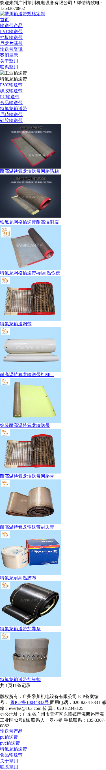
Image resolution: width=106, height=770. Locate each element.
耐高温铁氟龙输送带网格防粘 (29, 171)
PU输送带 (10, 96)
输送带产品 (11, 25)
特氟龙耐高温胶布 (18, 577)
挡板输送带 (11, 37)
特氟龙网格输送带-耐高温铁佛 (30, 273)
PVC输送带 (11, 31)
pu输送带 (9, 737)
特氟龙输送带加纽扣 (20, 679)
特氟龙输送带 (13, 108)
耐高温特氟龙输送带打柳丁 (27, 374)
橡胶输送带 (11, 90)
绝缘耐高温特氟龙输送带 (25, 425)
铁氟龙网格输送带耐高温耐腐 (29, 222)
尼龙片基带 (11, 43)
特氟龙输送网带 (16, 323)
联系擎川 (9, 67)
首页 (4, 19)
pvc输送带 (10, 743)
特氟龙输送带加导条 (20, 628)
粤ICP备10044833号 (30, 702)
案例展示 (9, 55)
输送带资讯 (11, 49)
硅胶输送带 (11, 120)
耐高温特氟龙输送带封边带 (27, 527)
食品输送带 (11, 102)
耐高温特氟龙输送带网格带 (27, 476)
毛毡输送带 (11, 114)
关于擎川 (9, 61)
